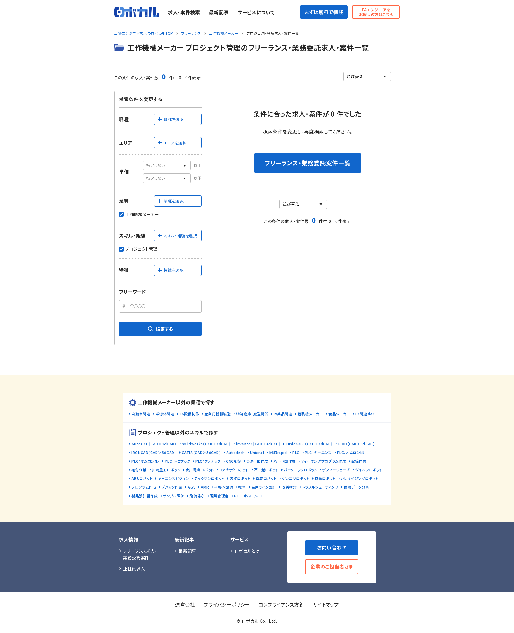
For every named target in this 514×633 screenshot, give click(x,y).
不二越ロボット (266, 469)
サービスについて (256, 12)
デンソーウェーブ (336, 469)
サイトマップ (326, 604)
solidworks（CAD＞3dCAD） (206, 443)
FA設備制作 (189, 413)
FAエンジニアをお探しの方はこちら (376, 12)
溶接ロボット (240, 478)
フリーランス (191, 33)
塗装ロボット (266, 478)
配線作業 (358, 461)
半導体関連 (165, 413)
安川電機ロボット (200, 469)
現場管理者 (219, 495)
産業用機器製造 (217, 413)
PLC (296, 452)
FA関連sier (364, 413)
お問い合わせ (331, 547)
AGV (191, 486)
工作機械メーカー (223, 33)
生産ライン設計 (263, 486)
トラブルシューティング (320, 486)
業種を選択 (174, 201)
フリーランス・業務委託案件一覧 (308, 162)
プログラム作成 (143, 486)
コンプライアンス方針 (281, 604)
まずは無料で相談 (324, 11)
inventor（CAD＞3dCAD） (258, 443)
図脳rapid (278, 452)
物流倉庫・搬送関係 (252, 413)
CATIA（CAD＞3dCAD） (201, 452)
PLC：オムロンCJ (248, 495)
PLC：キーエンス (318, 452)
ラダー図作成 (257, 461)
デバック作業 (172, 486)
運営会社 (185, 604)
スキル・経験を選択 (180, 235)
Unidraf (257, 452)
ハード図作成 (285, 461)
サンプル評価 (173, 495)
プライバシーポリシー (227, 604)
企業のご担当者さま (331, 566)
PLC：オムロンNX (145, 461)
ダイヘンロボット (369, 469)
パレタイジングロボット (359, 478)
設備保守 (197, 495)
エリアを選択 (175, 143)
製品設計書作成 (144, 495)
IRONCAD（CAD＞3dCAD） (153, 452)
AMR (205, 486)
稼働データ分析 (356, 486)
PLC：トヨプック (177, 461)
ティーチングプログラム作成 (323, 461)
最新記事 (219, 12)
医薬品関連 (283, 413)
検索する (164, 329)
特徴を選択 (174, 270)
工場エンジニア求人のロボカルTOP (143, 33)
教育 (242, 486)
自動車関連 (140, 413)
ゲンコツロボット (295, 478)
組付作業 (139, 469)
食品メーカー (339, 413)
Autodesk (235, 452)
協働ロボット (325, 478)
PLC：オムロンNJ (351, 452)
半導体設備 (223, 486)
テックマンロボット (209, 478)
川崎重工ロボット (166, 469)
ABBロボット (141, 478)
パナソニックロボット (300, 469)
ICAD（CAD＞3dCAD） (356, 443)
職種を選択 (174, 119)
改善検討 (289, 486)
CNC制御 (233, 461)
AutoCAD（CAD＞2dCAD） (154, 443)
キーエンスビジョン (173, 478)
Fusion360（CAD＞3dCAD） (309, 443)
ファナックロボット (234, 469)
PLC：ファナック (208, 461)
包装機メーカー (310, 413)
